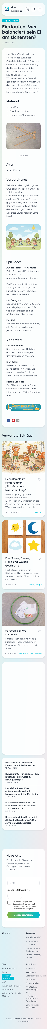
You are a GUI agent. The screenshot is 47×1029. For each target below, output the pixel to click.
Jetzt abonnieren (23, 915)
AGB (4, 982)
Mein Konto (7, 989)
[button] (8, 420)
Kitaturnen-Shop (9, 968)
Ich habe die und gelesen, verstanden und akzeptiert (25, 905)
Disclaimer (31, 979)
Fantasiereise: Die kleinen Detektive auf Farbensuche (20, 764)
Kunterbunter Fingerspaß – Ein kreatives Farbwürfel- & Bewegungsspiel (22, 777)
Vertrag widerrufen (7, 977)
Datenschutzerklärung (22, 906)
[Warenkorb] (27, 9)
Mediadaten (31, 972)
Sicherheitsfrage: (18, 890)
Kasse (4, 972)
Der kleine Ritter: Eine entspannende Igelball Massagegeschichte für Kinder (21, 791)
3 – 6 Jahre (30, 944)
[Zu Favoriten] (39, 479)
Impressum (31, 968)
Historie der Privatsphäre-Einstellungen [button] (32, 998)
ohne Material (32, 941)
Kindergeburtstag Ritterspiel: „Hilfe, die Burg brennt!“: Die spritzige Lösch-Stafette (21, 820)
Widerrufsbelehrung (11, 986)
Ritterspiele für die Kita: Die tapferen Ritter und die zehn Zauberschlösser (20, 805)
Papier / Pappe (11, 20)
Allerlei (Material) (33, 937)
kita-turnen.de (16, 9)
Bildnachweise (32, 983)
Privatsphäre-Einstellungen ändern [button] (32, 989)
